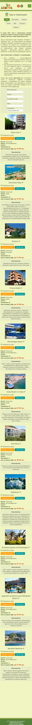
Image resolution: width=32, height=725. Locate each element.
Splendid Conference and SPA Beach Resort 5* (16, 597)
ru (22, 6)
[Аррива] (6, 6)
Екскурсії (22, 23)
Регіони (24, 19)
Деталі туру (19, 138)
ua (18, 6)
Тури (6, 19)
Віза (15, 23)
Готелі (8, 23)
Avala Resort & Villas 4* (16, 392)
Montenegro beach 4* (16, 341)
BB (9, 147)
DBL (12, 149)
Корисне (16, 27)
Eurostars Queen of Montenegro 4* (16, 547)
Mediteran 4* (16, 492)
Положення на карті (8, 135)
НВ (9, 197)
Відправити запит (7, 138)
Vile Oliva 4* (16, 443)
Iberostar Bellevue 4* (16, 648)
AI (9, 458)
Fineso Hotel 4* (16, 288)
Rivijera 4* (16, 241)
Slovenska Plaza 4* (16, 182)
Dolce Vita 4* (16, 132)
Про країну (15, 19)
